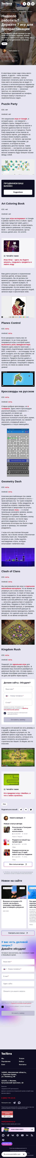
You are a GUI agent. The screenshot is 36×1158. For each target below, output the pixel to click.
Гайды (14, 847)
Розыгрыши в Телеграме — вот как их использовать (21, 829)
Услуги (21, 1058)
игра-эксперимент (17, 218)
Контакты (22, 1064)
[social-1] (32, 1135)
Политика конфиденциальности (18, 1148)
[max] (19, 1102)
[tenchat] (3, 1140)
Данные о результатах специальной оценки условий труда (17, 1091)
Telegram (19, 836)
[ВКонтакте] (26, 809)
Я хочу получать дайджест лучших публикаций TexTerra (18, 1007)
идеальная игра (19, 664)
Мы (2, 1058)
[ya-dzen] (17, 1135)
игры (17, 510)
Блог (3, 1064)
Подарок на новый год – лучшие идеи (21, 841)
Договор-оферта (5, 1093)
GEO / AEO (6, 911)
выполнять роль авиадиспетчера (15, 345)
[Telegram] (21, 809)
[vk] (12, 1135)
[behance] (27, 1135)
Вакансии (4, 1086)
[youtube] (22, 1135)
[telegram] (14, 1102)
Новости (14, 836)
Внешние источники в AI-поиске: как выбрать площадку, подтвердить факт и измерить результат (13, 904)
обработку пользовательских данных (16, 709)
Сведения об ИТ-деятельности (9, 1088)
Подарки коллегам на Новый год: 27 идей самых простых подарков (22, 852)
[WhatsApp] (31, 809)
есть (7, 329)
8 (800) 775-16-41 (8, 1098)
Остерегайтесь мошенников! (18, 1150)
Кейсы (31, 924)
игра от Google (20, 119)
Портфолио (5, 1061)
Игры (4, 804)
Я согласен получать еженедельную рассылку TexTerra (17, 713)
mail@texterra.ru (8, 1122)
